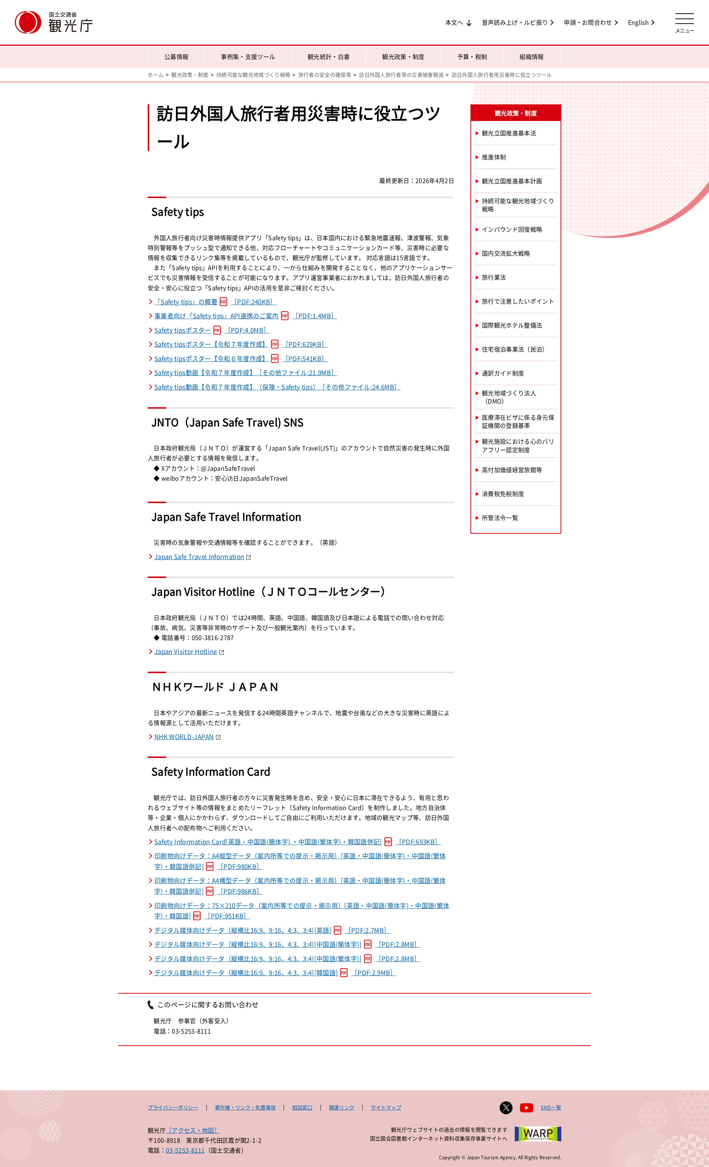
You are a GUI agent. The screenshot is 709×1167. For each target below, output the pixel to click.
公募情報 (176, 56)
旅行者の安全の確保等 (324, 74)
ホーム (156, 74)
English (638, 22)
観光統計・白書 (329, 56)
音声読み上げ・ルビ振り (515, 22)
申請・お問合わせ (588, 22)
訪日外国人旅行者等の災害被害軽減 (401, 74)
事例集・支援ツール (248, 56)
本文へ (454, 22)
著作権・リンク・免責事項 (245, 1107)
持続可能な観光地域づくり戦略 (253, 74)
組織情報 (532, 56)
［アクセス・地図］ (193, 1130)
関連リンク (341, 1107)
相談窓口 (302, 1107)
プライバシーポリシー (173, 1107)
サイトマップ (386, 1107)
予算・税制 (472, 56)
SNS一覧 (551, 1107)
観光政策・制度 (403, 56)
